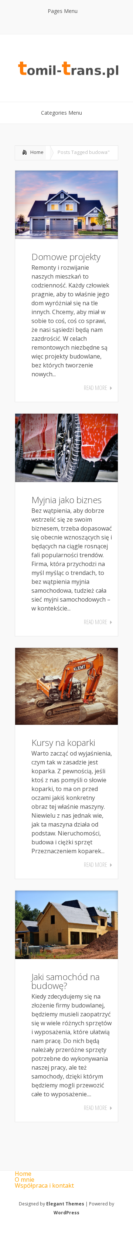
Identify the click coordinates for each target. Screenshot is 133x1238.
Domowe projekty (65, 256)
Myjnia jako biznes (66, 500)
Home (37, 152)
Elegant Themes (65, 1204)
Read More (95, 388)
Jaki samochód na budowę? (65, 981)
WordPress (66, 1213)
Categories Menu (61, 112)
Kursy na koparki (63, 742)
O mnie (24, 1179)
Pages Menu (63, 10)
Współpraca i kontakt (44, 1185)
